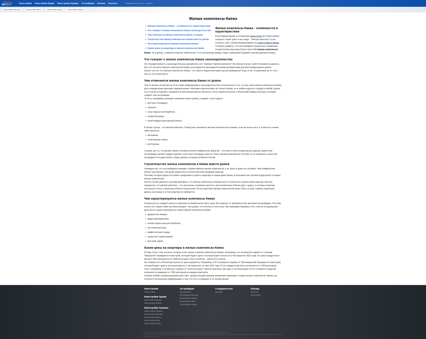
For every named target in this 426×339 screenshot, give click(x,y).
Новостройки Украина (153, 311)
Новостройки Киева (54, 10)
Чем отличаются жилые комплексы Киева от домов (175, 34)
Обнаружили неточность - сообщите (139, 3)
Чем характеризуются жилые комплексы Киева (173, 43)
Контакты (112, 3)
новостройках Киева (268, 42)
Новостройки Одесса (153, 317)
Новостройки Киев (152, 320)
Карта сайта (255, 295)
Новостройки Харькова (11, 10)
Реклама (101, 3)
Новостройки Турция (152, 300)
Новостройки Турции (44, 3)
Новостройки (25, 3)
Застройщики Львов (188, 304)
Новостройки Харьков (153, 314)
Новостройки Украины (67, 3)
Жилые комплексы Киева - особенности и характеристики (179, 26)
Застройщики (87, 3)
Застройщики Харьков (189, 295)
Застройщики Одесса (188, 298)
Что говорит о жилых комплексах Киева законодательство (179, 30)
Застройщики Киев (187, 301)
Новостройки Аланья (153, 303)
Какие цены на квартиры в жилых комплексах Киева (176, 48)
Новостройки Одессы (34, 10)
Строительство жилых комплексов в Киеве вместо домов (178, 39)
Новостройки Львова (75, 10)
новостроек (256, 36)
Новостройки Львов (152, 323)
